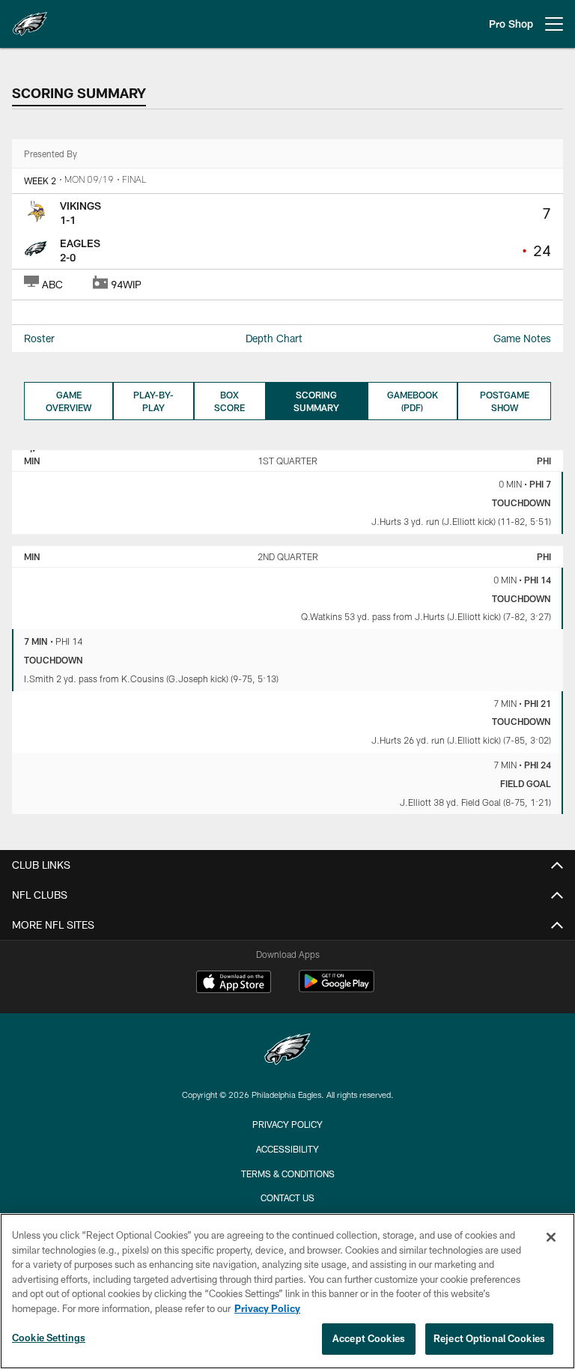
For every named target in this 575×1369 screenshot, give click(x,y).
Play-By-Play (153, 401)
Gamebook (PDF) (412, 401)
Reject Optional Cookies (489, 1338)
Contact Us (287, 1197)
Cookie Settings (48, 1338)
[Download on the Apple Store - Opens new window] (233, 983)
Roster (39, 338)
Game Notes (522, 338)
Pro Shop (511, 23)
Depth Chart (274, 338)
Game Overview (68, 401)
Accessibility (287, 1149)
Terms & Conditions (288, 1173)
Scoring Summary (316, 401)
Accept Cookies (368, 1338)
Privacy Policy (287, 1124)
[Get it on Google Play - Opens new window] (336, 989)
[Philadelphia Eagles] (287, 1051)
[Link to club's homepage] (30, 18)
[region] (287, 1291)
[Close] (551, 1237)
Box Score (229, 401)
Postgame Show (504, 401)
